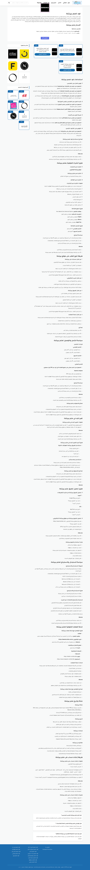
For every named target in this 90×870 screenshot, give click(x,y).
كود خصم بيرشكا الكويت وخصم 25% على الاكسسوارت (67, 66)
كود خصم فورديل (16, 849)
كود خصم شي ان (16, 847)
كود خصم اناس (32, 851)
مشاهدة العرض (67, 54)
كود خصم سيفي (33, 862)
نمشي (65, 2)
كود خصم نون (16, 855)
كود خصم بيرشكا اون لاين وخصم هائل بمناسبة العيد (67, 50)
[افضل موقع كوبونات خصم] (77, 2)
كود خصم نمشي (16, 853)
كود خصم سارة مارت (33, 858)
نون (69, 2)
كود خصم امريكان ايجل (33, 849)
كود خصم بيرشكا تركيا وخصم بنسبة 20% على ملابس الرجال (42, 50)
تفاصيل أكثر (45, 38)
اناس (59, 2)
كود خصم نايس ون (16, 851)
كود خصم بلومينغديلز (33, 855)
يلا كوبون (20, 867)
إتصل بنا (47, 847)
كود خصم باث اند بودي (33, 853)
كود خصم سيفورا (33, 860)
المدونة (39, 2)
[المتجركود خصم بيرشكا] (45, 7)
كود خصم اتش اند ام (33, 847)
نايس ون (53, 2)
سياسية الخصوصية (47, 849)
